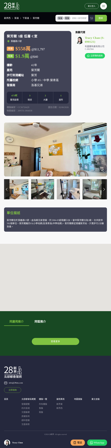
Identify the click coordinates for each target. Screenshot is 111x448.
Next (104, 189)
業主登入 (91, 6)
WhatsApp (99, 442)
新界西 (7, 18)
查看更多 (55, 341)
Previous (6, 189)
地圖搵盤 (78, 399)
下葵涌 (25, 18)
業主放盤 (96, 399)
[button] (91, 18)
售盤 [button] (60, 18)
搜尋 (101, 18)
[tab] (60, 18)
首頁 (6, 399)
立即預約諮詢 (96, 56)
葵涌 (16, 18)
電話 (79, 442)
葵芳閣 (36, 18)
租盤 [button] (67, 18)
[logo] (11, 6)
